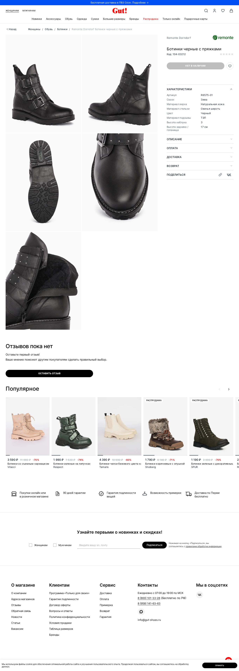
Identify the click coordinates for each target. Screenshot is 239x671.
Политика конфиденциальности (69, 617)
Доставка (174, 157)
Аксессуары (53, 18)
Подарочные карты (196, 18)
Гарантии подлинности (64, 599)
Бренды (134, 18)
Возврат (173, 166)
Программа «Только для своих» (69, 593)
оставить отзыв (49, 373)
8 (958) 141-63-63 (149, 603)
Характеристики (179, 89)
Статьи (15, 623)
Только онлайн (171, 18)
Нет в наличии (195, 65)
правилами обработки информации (204, 546)
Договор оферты (59, 605)
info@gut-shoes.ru (149, 620)
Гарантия (105, 617)
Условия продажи (60, 623)
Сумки (95, 18)
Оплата (172, 148)
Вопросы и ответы (61, 611)
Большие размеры (114, 18)
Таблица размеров (61, 628)
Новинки (37, 18)
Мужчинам (29, 10)
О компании (18, 593)
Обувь (69, 18)
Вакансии (17, 628)
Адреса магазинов (22, 599)
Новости (16, 617)
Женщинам (12, 10)
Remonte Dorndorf (179, 38)
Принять (219, 665)
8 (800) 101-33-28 (149, 598)
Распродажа (150, 18)
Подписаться (154, 544)
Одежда (82, 18)
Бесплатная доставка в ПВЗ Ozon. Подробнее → (120, 2)
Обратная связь (21, 611)
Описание (174, 139)
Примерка (106, 605)
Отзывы (16, 605)
